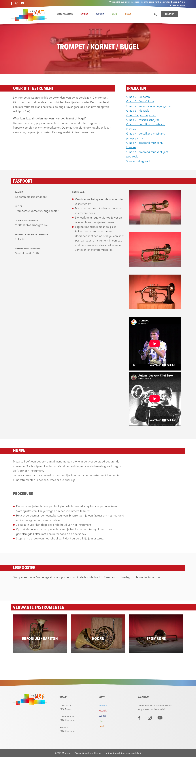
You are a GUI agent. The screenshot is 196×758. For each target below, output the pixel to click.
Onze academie (65, 14)
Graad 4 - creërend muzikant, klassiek (144, 145)
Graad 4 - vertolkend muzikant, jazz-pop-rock (145, 136)
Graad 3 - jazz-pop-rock (141, 115)
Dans (114, 14)
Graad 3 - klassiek (137, 110)
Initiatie (103, 705)
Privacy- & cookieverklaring (87, 753)
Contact (169, 14)
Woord (100, 14)
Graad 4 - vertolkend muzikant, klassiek (145, 127)
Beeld (128, 14)
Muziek (84, 14)
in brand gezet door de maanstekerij (123, 753)
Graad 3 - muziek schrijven (143, 120)
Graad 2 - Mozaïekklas (140, 101)
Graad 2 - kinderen (138, 97)
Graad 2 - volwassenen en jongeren (148, 106)
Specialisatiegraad (138, 161)
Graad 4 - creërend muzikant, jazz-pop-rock (147, 154)
